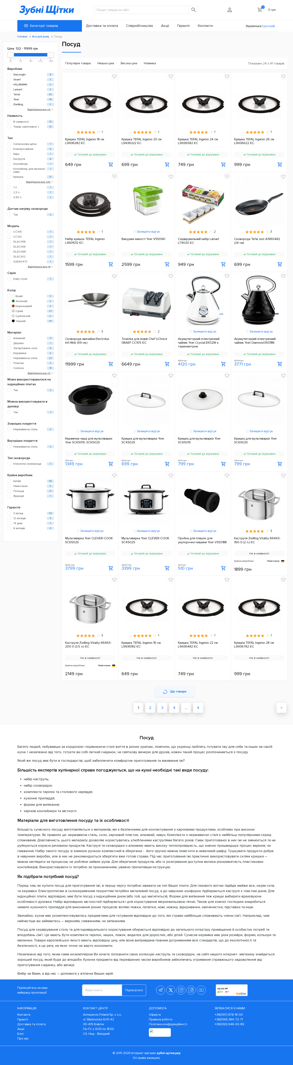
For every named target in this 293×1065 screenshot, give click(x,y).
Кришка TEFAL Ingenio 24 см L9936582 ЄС (198, 141)
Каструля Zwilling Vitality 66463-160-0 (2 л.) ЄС (257, 540)
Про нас (23, 1039)
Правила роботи (160, 1019)
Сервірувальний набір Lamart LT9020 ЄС (198, 241)
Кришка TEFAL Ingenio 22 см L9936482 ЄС (198, 645)
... (186, 707)
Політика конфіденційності (168, 1024)
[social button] (160, 990)
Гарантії (22, 1019)
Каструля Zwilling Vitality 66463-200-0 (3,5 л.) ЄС (88, 645)
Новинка (150, 63)
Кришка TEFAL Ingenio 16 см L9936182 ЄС (141, 645)
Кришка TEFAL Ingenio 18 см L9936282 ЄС (84, 141)
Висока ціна (129, 63)
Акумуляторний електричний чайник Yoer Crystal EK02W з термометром (198, 342)
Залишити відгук (148, 232)
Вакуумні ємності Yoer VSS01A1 (143, 239)
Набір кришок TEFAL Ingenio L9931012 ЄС (85, 241)
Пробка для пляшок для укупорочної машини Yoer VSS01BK (202, 540)
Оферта (155, 1015)
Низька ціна (105, 63)
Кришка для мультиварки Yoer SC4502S (143, 440)
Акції (20, 1029)
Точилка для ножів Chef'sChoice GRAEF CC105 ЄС (144, 341)
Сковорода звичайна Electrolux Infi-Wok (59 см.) (87, 341)
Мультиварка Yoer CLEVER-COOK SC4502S (145, 540)
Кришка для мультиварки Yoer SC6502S (255, 440)
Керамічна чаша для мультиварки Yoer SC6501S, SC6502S (88, 440)
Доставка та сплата (31, 1024)
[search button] (194, 10)
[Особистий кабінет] (230, 9)
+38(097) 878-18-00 (229, 1015)
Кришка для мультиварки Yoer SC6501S (199, 440)
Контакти (23, 1015)
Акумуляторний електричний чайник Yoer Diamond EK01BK (255, 341)
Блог (20, 1034)
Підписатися (134, 990)
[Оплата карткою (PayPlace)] (160, 1032)
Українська (253, 26)
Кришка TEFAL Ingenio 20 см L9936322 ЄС (141, 141)
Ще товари (178, 691)
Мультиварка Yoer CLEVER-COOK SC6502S (89, 540)
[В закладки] (114, 76)
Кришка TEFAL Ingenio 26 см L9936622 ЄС (254, 141)
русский (269, 26)
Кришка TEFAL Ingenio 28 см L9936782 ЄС (254, 645)
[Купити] (111, 164)
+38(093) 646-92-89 (229, 1024)
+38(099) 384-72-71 (229, 1019)
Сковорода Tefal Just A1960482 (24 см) (257, 241)
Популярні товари (78, 63)
